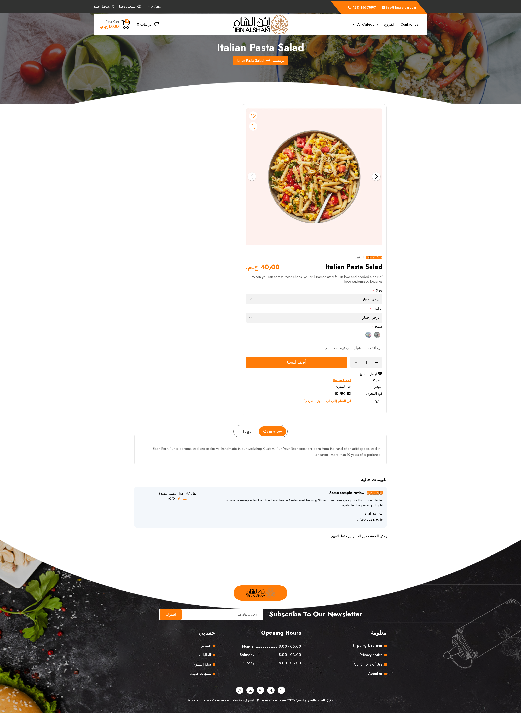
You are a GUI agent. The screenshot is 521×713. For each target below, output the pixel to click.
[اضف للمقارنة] (253, 126)
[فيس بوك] (281, 690)
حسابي (205, 645)
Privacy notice (371, 655)
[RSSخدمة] (260, 690)
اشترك (171, 614)
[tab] (272, 431)
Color (377, 309)
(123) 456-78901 (364, 7)
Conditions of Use (368, 664)
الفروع (389, 24)
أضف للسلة (296, 362)
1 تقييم (359, 257)
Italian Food (342, 380)
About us (375, 674)
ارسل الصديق (368, 374)
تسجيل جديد (102, 6)
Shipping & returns (367, 645)
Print (378, 327)
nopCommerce (218, 700)
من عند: (377, 513)
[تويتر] (271, 690)
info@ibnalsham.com (401, 7)
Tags (246, 431)
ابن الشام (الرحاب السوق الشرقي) (327, 401)
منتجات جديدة (200, 674)
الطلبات (205, 655)
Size (379, 290)
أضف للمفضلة (253, 115)
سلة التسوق (202, 664)
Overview (272, 431)
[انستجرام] (239, 690)
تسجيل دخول (126, 6)
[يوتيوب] (250, 690)
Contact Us (409, 24)
